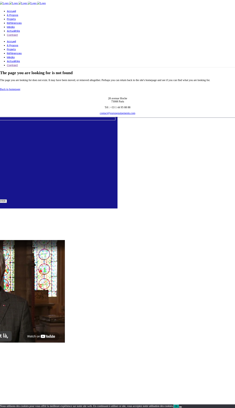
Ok (176, 406)
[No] (180, 406)
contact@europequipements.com (117, 113)
